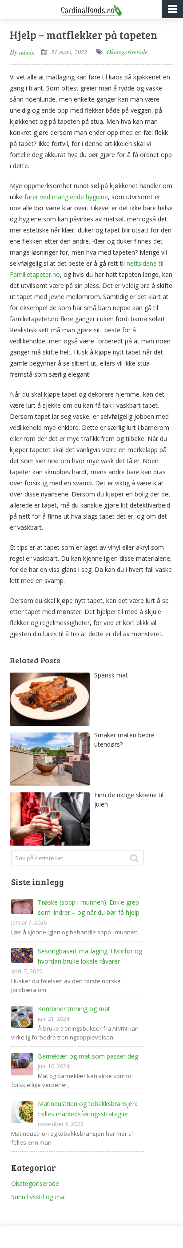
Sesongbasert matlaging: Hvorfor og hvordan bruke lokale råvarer (90, 956)
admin (27, 52)
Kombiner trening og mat (74, 1008)
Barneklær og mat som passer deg (88, 1056)
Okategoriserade (127, 51)
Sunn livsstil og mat (39, 1197)
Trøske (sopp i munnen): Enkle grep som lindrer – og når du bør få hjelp (88, 907)
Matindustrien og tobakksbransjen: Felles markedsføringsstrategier (87, 1108)
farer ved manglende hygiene (66, 197)
